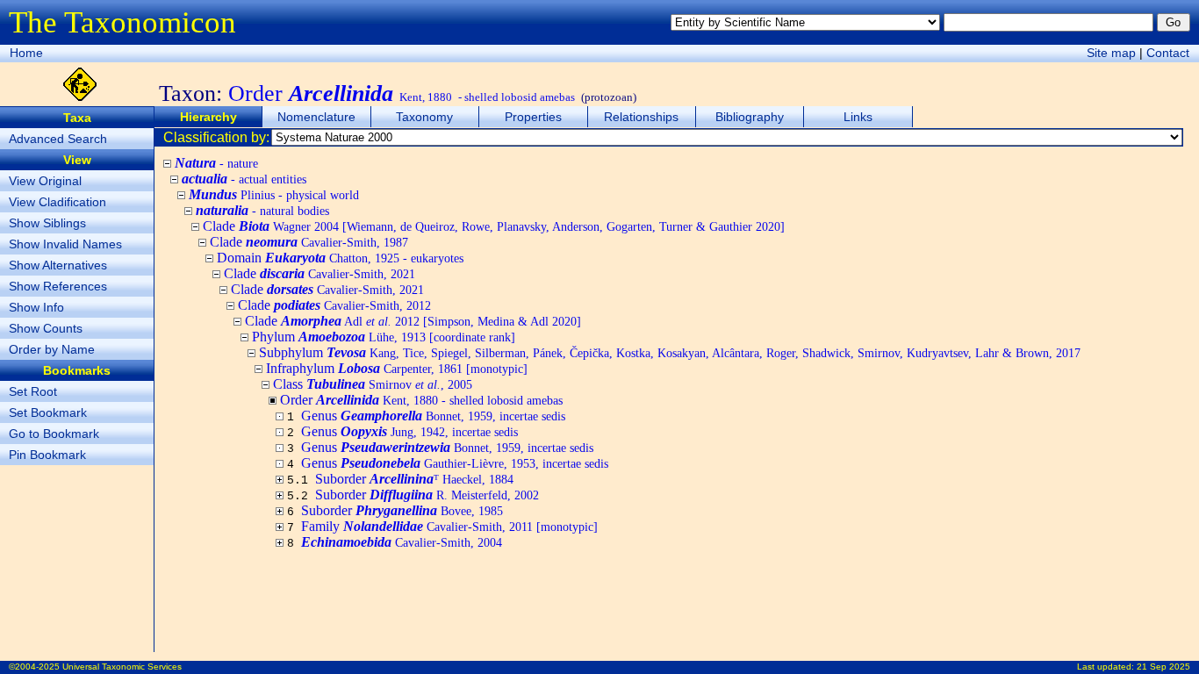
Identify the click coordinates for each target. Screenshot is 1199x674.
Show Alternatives (58, 265)
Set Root (33, 391)
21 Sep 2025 (1163, 666)
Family (449, 526)
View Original (45, 181)
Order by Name (52, 349)
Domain (340, 257)
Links (858, 117)
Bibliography (749, 117)
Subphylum (670, 352)
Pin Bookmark (47, 455)
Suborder (427, 494)
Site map (1111, 53)
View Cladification (57, 202)
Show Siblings (47, 223)
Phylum (383, 336)
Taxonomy (424, 117)
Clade (494, 226)
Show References (58, 286)
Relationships (641, 117)
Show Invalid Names (65, 244)
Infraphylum (397, 368)
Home (26, 53)
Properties (533, 117)
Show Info (36, 307)
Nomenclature (316, 117)
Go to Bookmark (54, 434)
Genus (433, 415)
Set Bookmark (48, 412)
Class (372, 383)
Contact (1167, 53)
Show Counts (46, 328)
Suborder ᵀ (414, 478)
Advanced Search (58, 139)
